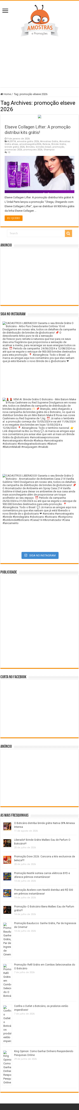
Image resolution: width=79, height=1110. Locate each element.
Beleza (46, 144)
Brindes (30, 147)
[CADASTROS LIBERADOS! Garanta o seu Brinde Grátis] (39, 358)
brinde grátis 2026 (15, 147)
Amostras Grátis (49, 141)
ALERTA (11, 141)
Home (7, 94)
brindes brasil (43, 147)
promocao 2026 (13, 149)
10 (9, 152)
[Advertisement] (39, 60)
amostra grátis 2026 (28, 141)
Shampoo (49, 149)
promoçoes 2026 (32, 149)
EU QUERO (13, 218)
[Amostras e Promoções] (40, 20)
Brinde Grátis (58, 144)
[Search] (68, 233)
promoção (58, 147)
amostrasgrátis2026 (30, 144)
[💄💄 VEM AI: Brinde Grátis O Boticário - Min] (39, 435)
